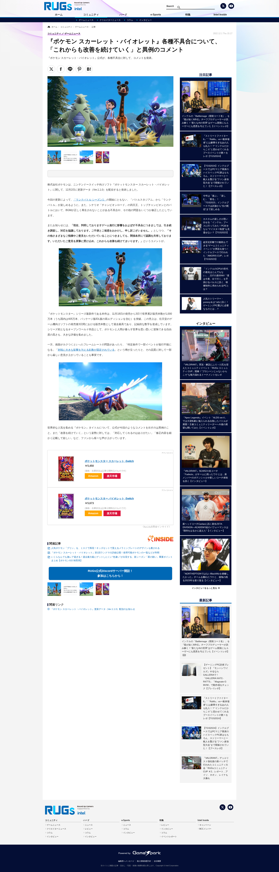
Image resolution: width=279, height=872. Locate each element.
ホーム (59, 14)
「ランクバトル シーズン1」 (89, 199)
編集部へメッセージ (126, 861)
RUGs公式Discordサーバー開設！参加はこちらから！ (110, 573)
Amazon (93, 475)
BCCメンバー (205, 829)
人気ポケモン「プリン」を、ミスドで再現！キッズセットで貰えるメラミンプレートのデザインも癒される (105, 548)
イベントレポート (169, 836)
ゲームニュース (86, 20)
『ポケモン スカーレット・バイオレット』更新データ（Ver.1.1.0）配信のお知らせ (93, 609)
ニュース (89, 825)
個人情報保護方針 (144, 861)
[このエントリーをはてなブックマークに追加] (89, 69)
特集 (188, 14)
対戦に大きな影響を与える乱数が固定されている (86, 349)
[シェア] (61, 69)
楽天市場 (112, 475)
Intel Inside (220, 14)
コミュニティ (91, 14)
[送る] (70, 69)
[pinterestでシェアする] (79, 69)
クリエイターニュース (110, 20)
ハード (123, 14)
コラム (130, 20)
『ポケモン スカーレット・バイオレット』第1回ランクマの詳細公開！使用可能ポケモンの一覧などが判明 (105, 552)
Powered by (124, 853)
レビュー (89, 829)
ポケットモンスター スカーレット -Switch (109, 461)
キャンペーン (205, 825)
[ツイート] (51, 69)
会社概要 (157, 861)
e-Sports (155, 14)
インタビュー (145, 20)
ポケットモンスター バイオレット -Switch (109, 498)
